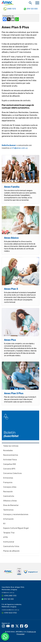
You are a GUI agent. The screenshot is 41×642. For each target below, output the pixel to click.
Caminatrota (8, 496)
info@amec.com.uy (19, 148)
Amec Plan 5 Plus (13, 393)
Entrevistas (8, 478)
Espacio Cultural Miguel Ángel (16, 528)
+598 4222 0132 (10, 613)
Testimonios (8, 510)
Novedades (8, 450)
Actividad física (10, 460)
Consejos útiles (9, 487)
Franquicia (7, 482)
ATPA (5, 537)
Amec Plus (10, 340)
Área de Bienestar (11, 505)
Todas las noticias (10, 446)
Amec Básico (11, 237)
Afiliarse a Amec (10, 501)
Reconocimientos (10, 455)
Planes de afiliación (11, 551)
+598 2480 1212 (10, 596)
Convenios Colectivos (12, 473)
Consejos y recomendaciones (15, 514)
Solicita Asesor (9, 145)
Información (8, 519)
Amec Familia (11, 186)
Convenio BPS (9, 469)
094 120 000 (32, 9)
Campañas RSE (9, 464)
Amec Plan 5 (11, 288)
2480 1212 (11, 9)
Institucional (8, 542)
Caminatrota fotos (11, 546)
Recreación (8, 491)
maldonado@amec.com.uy (10, 610)
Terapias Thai (8, 533)
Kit (4, 523)
